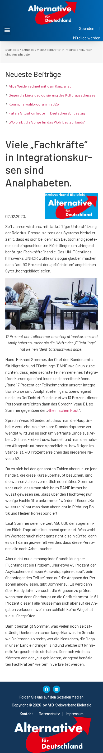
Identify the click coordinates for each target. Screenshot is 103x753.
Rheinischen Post (63, 410)
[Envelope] (56, 689)
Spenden (86, 28)
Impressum (74, 713)
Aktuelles (28, 49)
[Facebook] (46, 689)
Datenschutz (49, 713)
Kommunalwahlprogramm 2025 (34, 104)
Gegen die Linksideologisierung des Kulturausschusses (52, 95)
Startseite (12, 49)
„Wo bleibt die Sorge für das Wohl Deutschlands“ (47, 122)
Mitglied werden (86, 37)
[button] (7, 30)
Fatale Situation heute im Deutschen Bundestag (47, 113)
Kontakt (26, 713)
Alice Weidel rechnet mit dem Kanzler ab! (40, 86)
